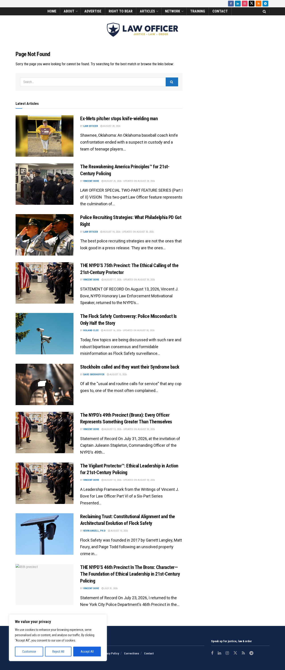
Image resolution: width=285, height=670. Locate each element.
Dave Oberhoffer (93, 374)
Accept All (87, 651)
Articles (147, 11)
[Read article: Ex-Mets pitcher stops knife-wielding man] (44, 136)
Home (51, 11)
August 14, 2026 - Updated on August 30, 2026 (128, 330)
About (69, 11)
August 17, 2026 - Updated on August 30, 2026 (129, 279)
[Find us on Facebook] (231, 3)
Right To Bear (120, 11)
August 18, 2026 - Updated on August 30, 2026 (128, 231)
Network (172, 11)
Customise (29, 651)
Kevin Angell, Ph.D (94, 530)
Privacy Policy (110, 653)
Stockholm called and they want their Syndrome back (129, 367)
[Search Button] (264, 11)
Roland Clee (91, 330)
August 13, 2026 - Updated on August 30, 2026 (129, 429)
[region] (58, 637)
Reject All (58, 651)
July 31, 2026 (111, 588)
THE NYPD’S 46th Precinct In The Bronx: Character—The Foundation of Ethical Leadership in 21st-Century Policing (130, 574)
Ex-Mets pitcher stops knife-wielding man (119, 118)
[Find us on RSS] (258, 3)
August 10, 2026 (119, 530)
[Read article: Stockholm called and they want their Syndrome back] (44, 384)
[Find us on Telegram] (265, 3)
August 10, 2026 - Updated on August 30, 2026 (129, 480)
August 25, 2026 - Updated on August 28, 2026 (129, 181)
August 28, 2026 (111, 126)
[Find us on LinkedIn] (238, 3)
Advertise (92, 11)
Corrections (131, 653)
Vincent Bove (91, 181)
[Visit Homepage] (142, 30)
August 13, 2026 (118, 374)
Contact (220, 11)
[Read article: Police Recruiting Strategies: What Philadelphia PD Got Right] (44, 235)
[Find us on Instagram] (245, 3)
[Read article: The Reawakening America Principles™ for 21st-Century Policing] (44, 184)
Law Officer (90, 126)
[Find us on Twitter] (251, 3)
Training (197, 11)
